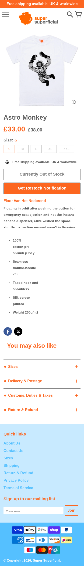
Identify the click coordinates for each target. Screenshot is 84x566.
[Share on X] (18, 331)
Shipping (12, 466)
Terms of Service (18, 488)
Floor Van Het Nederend (25, 201)
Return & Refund (18, 473)
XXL (66, 149)
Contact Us (13, 451)
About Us (12, 443)
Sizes (8, 458)
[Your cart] (78, 14)
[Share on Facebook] (8, 331)
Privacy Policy (16, 480)
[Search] (70, 14)
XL (50, 149)
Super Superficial (46, 560)
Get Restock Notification (42, 188)
